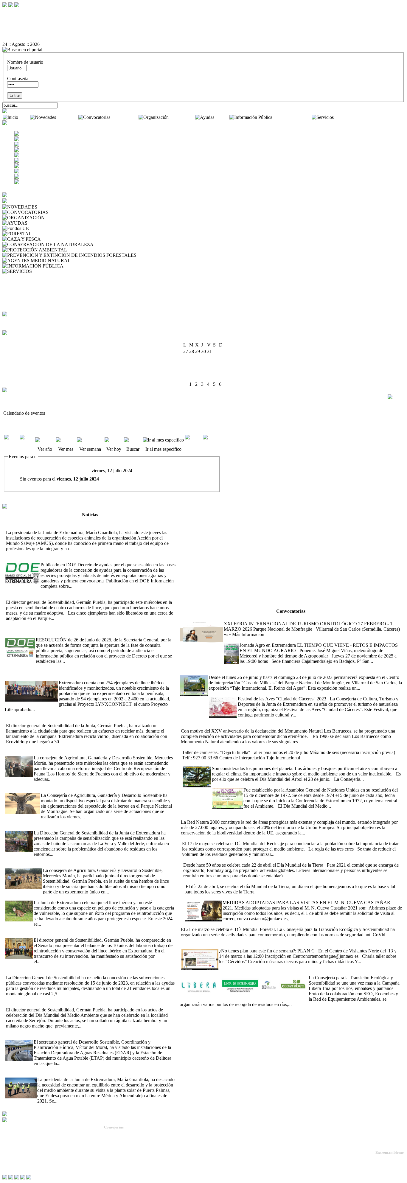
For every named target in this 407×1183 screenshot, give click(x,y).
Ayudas (222, 117)
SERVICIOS (45, 271)
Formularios (15, 287)
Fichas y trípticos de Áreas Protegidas (39, 298)
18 (191, 371)
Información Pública (293, 117)
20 (203, 371)
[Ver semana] (90, 439)
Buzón (8, 1152)
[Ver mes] (66, 439)
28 (209, 377)
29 (215, 377)
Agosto (198, 338)
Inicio (24, 117)
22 (215, 371)
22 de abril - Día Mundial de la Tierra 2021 (222, 859)
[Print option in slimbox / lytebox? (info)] (396, 396)
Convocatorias (125, 117)
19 (197, 371)
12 (197, 364)
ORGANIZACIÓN (64, 217)
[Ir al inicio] (203, 28)
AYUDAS (38, 223)
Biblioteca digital (19, 292)
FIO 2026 (189, 618)
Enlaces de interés (18, 1157)
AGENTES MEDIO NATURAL (103, 260)
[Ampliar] (83, 548)
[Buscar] (133, 439)
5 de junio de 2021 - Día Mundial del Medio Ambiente (263, 784)
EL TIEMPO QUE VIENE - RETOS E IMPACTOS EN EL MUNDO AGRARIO (303, 639)
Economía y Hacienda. (122, 1150)
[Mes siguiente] (211, 442)
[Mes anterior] (11, 442)
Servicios (343, 117)
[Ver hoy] (114, 439)
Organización (182, 117)
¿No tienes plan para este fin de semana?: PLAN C (228, 945)
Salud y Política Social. (123, 1171)
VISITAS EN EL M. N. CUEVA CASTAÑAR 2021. (235, 897)
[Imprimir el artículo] (203, 33)
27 (203, 377)
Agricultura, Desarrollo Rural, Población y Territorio (146, 1139)
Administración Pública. (123, 1133)
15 (215, 364)
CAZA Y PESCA (59, 239)
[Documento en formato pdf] (203, 23)
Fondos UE (41, 228)
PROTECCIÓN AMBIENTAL (98, 249)
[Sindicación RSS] (203, 39)
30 (221, 377)
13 (203, 364)
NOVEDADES (53, 206)
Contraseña (17, 78)
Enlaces (11, 308)
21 (209, 371)
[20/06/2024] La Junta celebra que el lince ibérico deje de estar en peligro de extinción (85, 897)
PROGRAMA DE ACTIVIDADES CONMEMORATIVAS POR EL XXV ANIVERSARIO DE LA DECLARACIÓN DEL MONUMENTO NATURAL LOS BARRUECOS (281, 723)
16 (221, 364)
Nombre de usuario (25, 62)
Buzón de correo (19, 282)
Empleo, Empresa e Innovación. (129, 1160)
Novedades (67, 117)
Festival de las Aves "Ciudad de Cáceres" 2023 (253, 693)
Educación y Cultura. (121, 1155)
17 (185, 371)
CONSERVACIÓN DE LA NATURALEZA (138, 244)
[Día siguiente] (193, 442)
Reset (20, 12)
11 (191, 364)
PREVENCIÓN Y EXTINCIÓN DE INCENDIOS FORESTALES (202, 255)
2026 (211, 338)
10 (185, 364)
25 (191, 377)
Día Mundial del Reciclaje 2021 (211, 838)
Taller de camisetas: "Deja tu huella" (215, 747)
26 (197, 377)
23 (221, 371)
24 (185, 377)
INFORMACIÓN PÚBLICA (93, 265)
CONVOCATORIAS (70, 212)
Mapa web (12, 1147)
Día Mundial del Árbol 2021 (209, 763)
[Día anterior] (27, 442)
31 (185, 384)
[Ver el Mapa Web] (203, 17)
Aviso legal (12, 1161)
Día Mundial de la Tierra (206, 881)
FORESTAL (45, 233)
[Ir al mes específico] (163, 439)
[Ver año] (45, 439)
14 (209, 364)
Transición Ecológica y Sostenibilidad (135, 1144)
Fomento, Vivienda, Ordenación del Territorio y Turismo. (149, 1166)
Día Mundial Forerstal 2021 (249, 923)
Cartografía (14, 303)
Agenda (11, 276)
